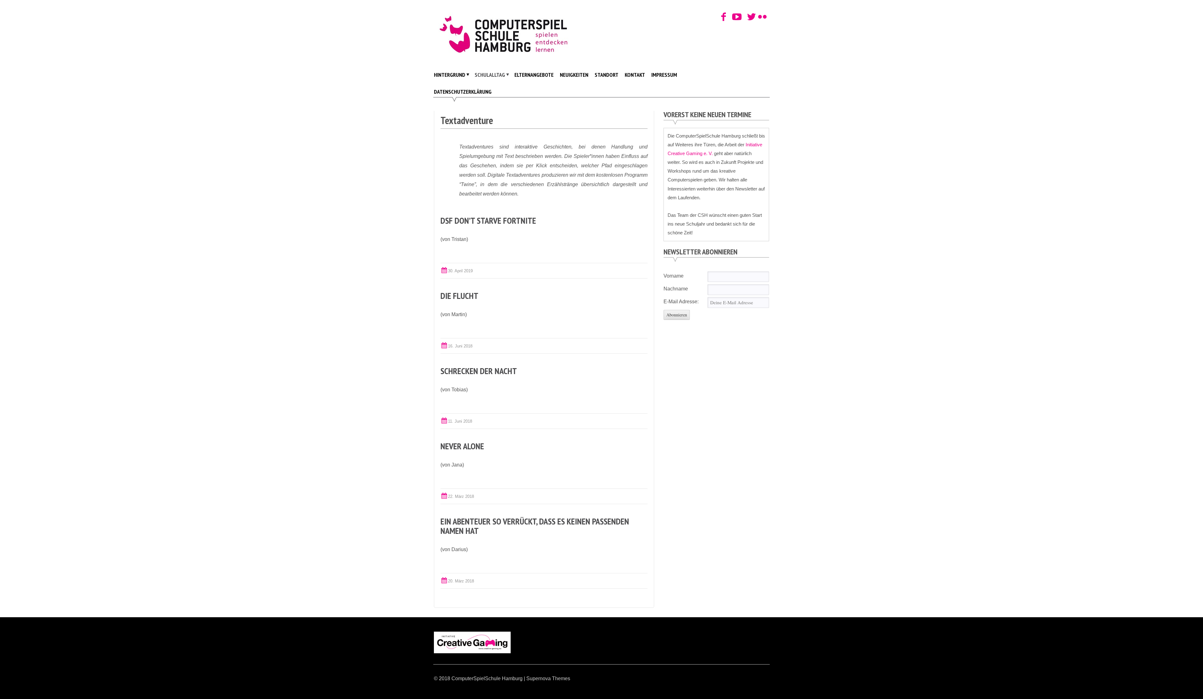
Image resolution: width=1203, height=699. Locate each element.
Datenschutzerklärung (463, 91)
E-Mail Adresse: (681, 301)
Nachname (676, 288)
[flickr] (761, 17)
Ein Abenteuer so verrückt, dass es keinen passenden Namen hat (534, 525)
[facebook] (724, 17)
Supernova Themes (548, 678)
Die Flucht (459, 295)
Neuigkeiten (574, 74)
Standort (606, 74)
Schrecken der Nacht (478, 371)
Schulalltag (490, 74)
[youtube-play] (735, 17)
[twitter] (750, 17)
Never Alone (462, 446)
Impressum (664, 74)
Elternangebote (534, 74)
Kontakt (635, 74)
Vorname (674, 276)
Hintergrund (449, 74)
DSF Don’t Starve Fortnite (488, 220)
